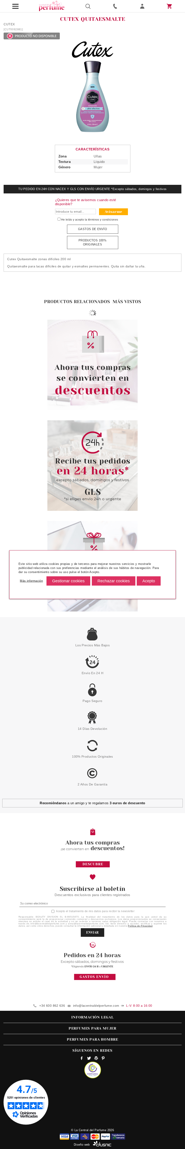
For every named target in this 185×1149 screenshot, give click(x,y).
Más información (31, 581)
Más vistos (127, 301)
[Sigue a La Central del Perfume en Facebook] (82, 1058)
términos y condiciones (103, 219)
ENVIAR (92, 932)
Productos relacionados (77, 301)
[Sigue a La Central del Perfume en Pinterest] (103, 1058)
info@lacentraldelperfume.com (96, 1005)
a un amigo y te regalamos (92, 803)
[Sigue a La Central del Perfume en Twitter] (89, 1058)
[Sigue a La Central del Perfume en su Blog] (96, 1058)
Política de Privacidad (140, 926)
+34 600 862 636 (52, 1005)
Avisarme (113, 211)
